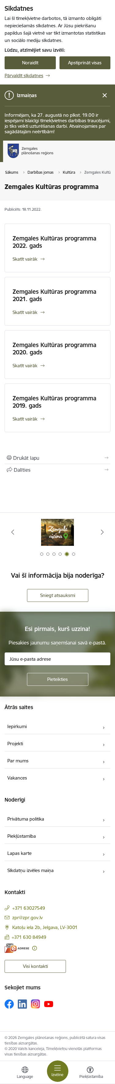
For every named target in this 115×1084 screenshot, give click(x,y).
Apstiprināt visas (85, 63)
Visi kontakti (35, 966)
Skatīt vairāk (25, 259)
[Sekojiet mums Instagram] (35, 1003)
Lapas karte (19, 853)
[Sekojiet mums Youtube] (48, 1003)
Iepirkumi (17, 726)
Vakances (17, 778)
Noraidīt (30, 63)
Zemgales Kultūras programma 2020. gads (54, 348)
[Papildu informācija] (34, 948)
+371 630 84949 (29, 937)
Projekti (15, 743)
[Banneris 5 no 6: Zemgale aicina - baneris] (57, 532)
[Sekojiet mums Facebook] (9, 1004)
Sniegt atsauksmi (57, 595)
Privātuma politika (25, 819)
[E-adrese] (17, 948)
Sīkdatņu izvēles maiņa (30, 870)
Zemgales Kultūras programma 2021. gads (54, 295)
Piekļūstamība (21, 836)
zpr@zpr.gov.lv (27, 917)
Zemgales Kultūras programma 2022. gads (54, 242)
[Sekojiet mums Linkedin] (22, 1004)
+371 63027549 (28, 908)
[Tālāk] (102, 532)
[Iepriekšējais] (13, 532)
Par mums (18, 761)
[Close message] (105, 95)
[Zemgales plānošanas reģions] (55, 158)
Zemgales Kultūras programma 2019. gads (54, 402)
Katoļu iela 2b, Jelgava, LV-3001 (45, 927)
